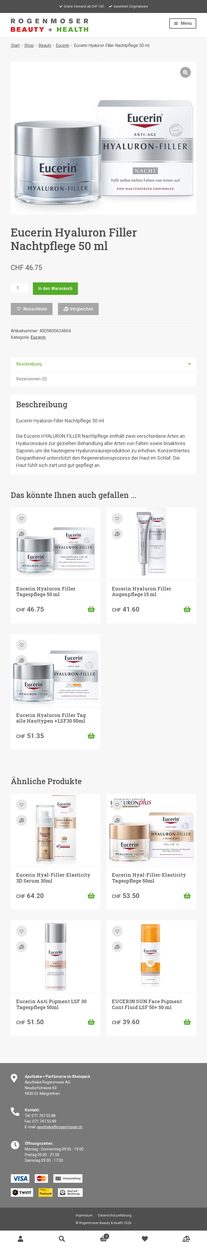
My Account (21, 1239)
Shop (29, 45)
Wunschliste (145, 1239)
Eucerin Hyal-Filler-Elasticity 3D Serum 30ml (53, 878)
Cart (95, 1234)
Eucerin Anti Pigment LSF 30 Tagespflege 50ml (51, 1004)
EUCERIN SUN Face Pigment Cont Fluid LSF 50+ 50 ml (147, 1004)
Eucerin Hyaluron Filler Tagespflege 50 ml (45, 591)
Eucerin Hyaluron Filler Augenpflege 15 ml (141, 591)
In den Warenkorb (55, 288)
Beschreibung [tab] (29, 364)
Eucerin (62, 45)
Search (62, 1239)
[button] (185, 72)
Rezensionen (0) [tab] (31, 378)
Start (15, 45)
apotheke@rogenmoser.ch (59, 1127)
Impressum (84, 1215)
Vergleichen (81, 309)
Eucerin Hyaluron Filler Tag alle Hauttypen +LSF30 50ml (51, 718)
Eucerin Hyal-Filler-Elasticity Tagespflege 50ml (149, 878)
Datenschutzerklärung (115, 1215)
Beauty (45, 45)
